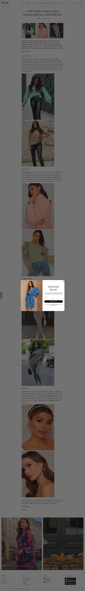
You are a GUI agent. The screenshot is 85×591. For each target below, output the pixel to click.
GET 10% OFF (53, 301)
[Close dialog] (63, 281)
